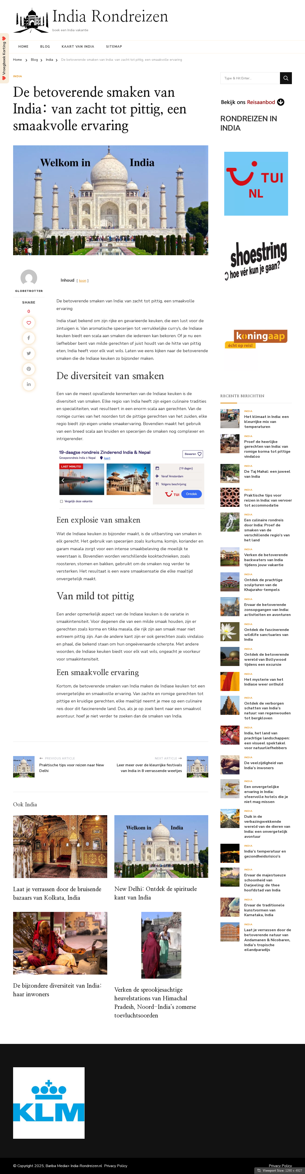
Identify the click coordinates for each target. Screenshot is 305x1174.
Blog (45, 47)
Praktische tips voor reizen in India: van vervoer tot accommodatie (268, 500)
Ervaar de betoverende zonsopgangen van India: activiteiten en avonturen (267, 609)
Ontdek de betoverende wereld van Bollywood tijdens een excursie (266, 659)
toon (82, 280)
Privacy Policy (115, 1166)
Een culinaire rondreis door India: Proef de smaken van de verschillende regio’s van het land (267, 530)
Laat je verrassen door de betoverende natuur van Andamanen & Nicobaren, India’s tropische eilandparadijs (267, 940)
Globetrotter (29, 291)
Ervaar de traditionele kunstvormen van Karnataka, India (264, 910)
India (17, 76)
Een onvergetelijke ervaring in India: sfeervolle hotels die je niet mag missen (266, 794)
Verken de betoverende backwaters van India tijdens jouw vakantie (266, 560)
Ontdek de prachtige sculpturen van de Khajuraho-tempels (263, 585)
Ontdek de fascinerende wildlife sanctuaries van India (266, 634)
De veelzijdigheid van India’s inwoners (263, 766)
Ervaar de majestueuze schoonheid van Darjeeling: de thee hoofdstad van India (265, 883)
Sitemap (114, 47)
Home (23, 47)
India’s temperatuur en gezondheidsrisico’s (265, 854)
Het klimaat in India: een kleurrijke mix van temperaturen (266, 421)
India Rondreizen (110, 17)
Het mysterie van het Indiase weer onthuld (263, 682)
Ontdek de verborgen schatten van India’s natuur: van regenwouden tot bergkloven (267, 711)
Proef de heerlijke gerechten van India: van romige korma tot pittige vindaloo (267, 449)
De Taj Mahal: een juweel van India (267, 474)
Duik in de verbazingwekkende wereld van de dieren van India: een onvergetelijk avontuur (267, 826)
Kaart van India (78, 47)
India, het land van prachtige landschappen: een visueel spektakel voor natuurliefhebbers (267, 741)
